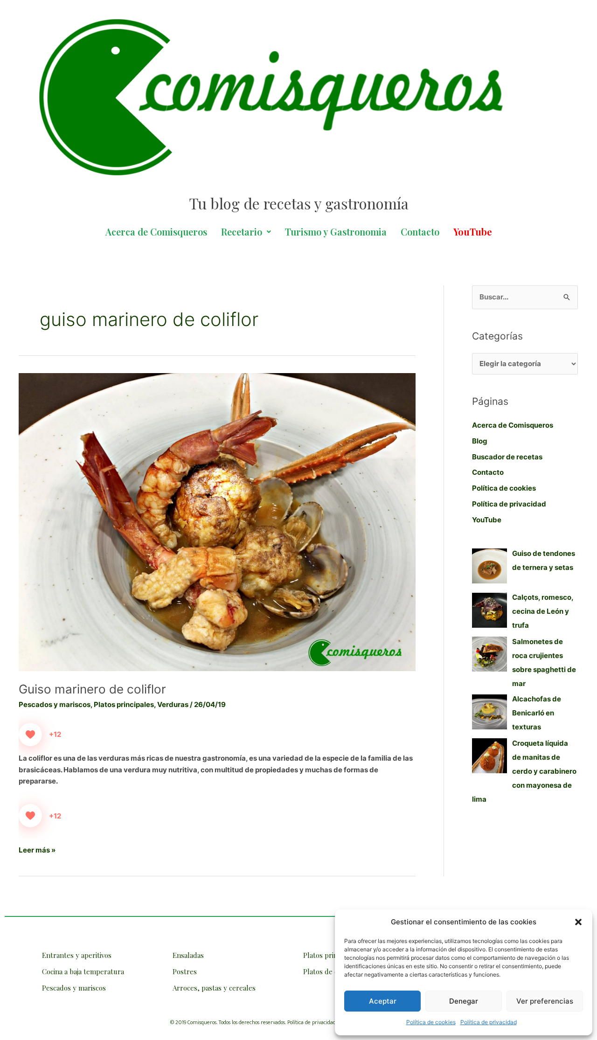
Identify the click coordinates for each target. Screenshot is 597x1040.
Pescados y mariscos (54, 704)
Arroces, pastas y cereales (214, 987)
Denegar (463, 1001)
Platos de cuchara (331, 971)
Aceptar (382, 1001)
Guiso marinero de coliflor (92, 689)
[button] (578, 922)
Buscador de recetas (507, 456)
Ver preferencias (544, 1001)
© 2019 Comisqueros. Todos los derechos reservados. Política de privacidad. (253, 1022)
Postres (185, 971)
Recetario (241, 231)
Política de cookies (431, 1022)
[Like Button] (30, 734)
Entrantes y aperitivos (76, 955)
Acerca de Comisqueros (156, 231)
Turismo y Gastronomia (336, 231)
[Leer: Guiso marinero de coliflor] (217, 521)
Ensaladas (188, 955)
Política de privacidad (488, 1022)
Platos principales (124, 704)
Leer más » (37, 849)
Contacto (420, 231)
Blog (479, 441)
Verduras (172, 704)
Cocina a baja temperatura (83, 971)
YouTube (486, 519)
